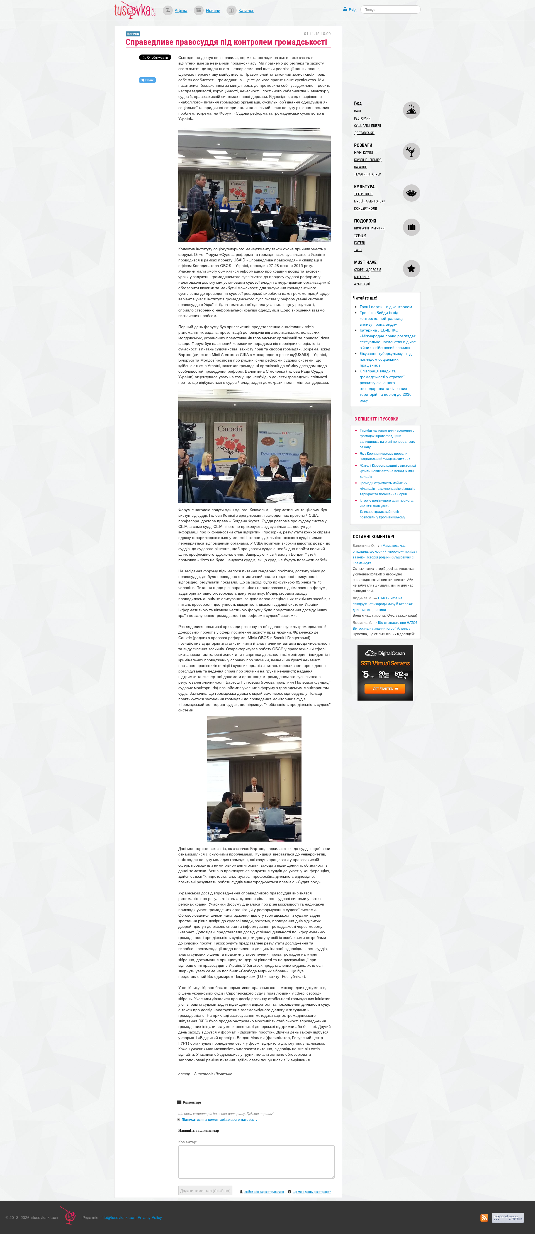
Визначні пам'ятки (369, 228)
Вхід (352, 9)
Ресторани (362, 118)
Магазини (361, 277)
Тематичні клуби (367, 174)
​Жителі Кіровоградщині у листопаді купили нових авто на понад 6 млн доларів (388, 471)
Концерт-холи (365, 209)
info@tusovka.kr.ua (117, 1217)
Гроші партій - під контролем (386, 306)
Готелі (359, 243)
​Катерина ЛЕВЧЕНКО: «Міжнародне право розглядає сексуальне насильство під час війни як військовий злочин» (388, 338)
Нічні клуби (363, 153)
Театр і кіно (363, 194)
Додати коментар (205, 1190)
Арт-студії (362, 284)
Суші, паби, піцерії (367, 126)
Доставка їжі (364, 133)
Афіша (181, 10)
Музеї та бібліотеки (369, 201)
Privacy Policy (150, 1217)
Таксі (358, 250)
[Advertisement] (392, 60)
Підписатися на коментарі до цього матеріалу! (220, 1119)
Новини (213, 10)
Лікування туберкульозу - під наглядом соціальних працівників (386, 359)
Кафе (358, 111)
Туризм (360, 236)
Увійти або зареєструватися (264, 1191)
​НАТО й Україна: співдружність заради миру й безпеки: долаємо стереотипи (383, 603)
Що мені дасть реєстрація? (312, 1191)
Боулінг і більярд (367, 160)
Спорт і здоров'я (367, 270)
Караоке (360, 167)
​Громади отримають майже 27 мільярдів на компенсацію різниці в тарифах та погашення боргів (387, 488)
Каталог (246, 10)
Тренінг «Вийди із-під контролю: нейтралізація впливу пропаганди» (382, 318)
